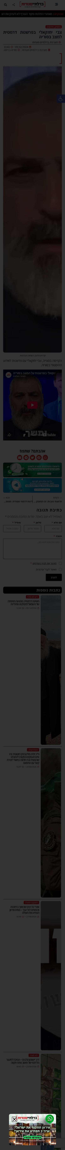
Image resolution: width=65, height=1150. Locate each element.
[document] (32, 575)
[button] (14, 1119)
